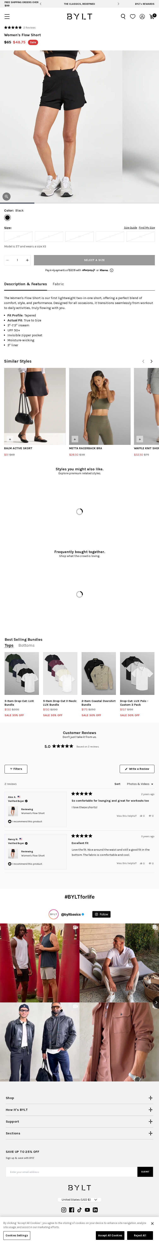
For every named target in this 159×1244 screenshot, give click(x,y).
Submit (145, 1172)
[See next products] (151, 361)
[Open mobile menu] (7, 16)
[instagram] (63, 1209)
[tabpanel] (79, 322)
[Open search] (123, 16)
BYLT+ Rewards (144, 3)
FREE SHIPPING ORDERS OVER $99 (22, 4)
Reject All (140, 1235)
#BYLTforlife (80, 897)
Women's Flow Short (33, 813)
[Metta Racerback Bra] (100, 406)
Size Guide (130, 227)
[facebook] (71, 1209)
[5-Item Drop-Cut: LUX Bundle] (22, 673)
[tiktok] (79, 1209)
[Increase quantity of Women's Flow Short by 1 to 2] (27, 260)
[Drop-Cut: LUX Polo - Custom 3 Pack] (137, 673)
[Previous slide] (40, 4)
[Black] (7, 217)
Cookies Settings (17, 1235)
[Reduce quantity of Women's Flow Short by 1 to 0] (7, 260)
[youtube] (87, 1209)
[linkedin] (95, 1209)
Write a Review (141, 770)
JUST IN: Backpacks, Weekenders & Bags (79, 3)
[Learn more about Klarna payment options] (112, 270)
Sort (117, 784)
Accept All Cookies (110, 1235)
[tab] (25, 284)
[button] (20, 27)
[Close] (152, 1223)
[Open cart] (151, 16)
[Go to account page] (142, 16)
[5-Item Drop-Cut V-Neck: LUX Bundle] (60, 673)
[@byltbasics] (53, 914)
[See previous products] (143, 361)
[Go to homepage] (79, 16)
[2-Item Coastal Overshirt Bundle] (99, 673)
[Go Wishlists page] (132, 16)
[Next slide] (118, 4)
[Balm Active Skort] (35, 406)
